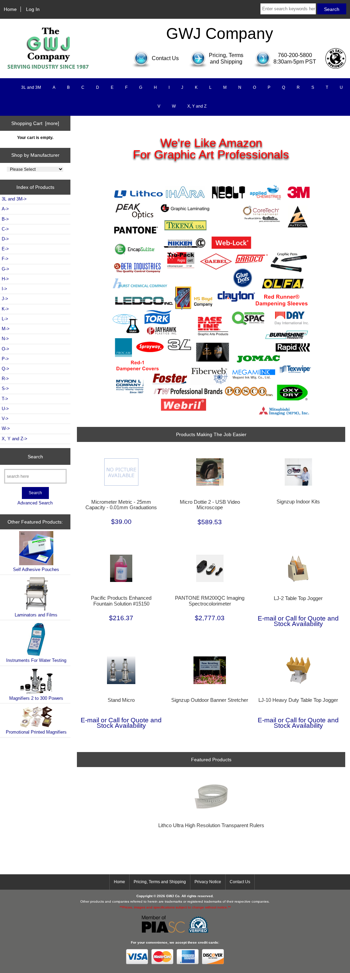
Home (10, 9)
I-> (4, 288)
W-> (6, 428)
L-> (5, 318)
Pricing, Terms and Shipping (160, 881)
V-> (5, 418)
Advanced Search (35, 502)
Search (35, 456)
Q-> (5, 368)
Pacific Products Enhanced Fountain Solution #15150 (121, 600)
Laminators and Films (36, 614)
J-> (5, 298)
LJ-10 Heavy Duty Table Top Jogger (298, 700)
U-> (5, 408)
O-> (5, 348)
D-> (5, 238)
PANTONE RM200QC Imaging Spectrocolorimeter (209, 600)
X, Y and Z (196, 106)
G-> (5, 269)
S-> (5, 388)
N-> (5, 338)
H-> (5, 278)
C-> (5, 229)
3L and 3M (31, 87)
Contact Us (240, 881)
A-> (5, 208)
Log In (33, 9)
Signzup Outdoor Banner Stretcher (209, 700)
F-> (5, 258)
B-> (5, 219)
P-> (5, 358)
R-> (5, 378)
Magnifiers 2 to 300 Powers (36, 698)
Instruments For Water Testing (36, 660)
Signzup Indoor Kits (298, 501)
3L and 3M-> (14, 198)
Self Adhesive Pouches (36, 569)
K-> (5, 308)
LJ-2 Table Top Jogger (298, 598)
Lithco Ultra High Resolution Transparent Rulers (211, 825)
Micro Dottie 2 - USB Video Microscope (210, 504)
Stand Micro (121, 700)
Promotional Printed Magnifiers (36, 732)
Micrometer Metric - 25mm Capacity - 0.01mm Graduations (121, 504)
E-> (5, 248)
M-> (6, 328)
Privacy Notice (207, 881)
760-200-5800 (295, 55)
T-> (5, 398)
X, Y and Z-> (14, 438)
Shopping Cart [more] (35, 123)
